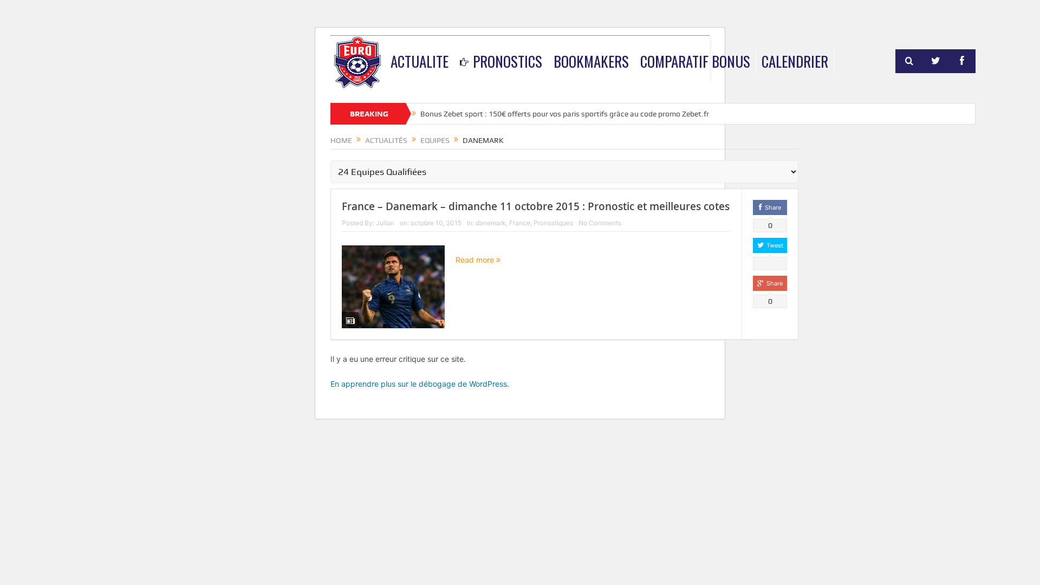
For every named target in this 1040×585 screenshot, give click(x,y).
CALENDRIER (795, 61)
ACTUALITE (419, 61)
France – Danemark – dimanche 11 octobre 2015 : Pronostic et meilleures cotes (536, 206)
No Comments (599, 223)
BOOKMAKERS (591, 61)
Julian (385, 223)
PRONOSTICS (507, 61)
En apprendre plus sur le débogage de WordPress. (419, 383)
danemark (491, 223)
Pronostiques (553, 223)
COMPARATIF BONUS (695, 61)
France (519, 223)
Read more (476, 259)
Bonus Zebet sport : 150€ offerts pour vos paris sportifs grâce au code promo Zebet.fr (564, 113)
